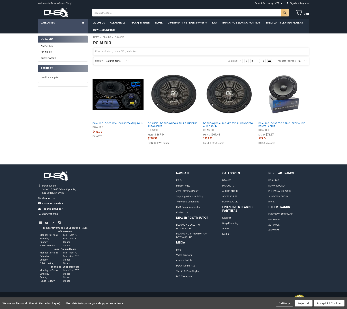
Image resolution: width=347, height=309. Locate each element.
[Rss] (53, 222)
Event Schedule (184, 260)
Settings (284, 303)
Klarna (225, 233)
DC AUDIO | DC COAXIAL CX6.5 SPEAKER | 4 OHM (118, 123)
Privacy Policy (183, 185)
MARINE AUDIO (230, 201)
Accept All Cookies (329, 303)
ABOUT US (99, 22)
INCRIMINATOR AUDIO (280, 191)
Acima (225, 228)
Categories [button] (48, 22)
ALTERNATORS (230, 191)
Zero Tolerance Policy (187, 191)
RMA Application (140, 22)
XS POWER (274, 224)
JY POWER (273, 230)
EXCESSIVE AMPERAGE (280, 214)
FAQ (214, 22)
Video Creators (184, 255)
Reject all (303, 303)
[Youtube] (46, 222)
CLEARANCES (117, 22)
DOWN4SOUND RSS (104, 30)
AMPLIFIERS (47, 46)
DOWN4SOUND (276, 185)
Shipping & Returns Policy (189, 196)
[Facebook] (40, 222)
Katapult (226, 217)
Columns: (232, 61)
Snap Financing (230, 223)
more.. (271, 201)
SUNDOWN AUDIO (278, 196)
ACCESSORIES (229, 196)
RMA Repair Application (188, 207)
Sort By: (99, 61)
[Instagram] (59, 222)
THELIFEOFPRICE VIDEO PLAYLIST (284, 22)
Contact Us (182, 212)
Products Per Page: (286, 61)
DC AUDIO (273, 180)
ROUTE (158, 22)
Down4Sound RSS (185, 265)
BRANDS (227, 180)
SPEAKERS (46, 52)
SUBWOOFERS (48, 58)
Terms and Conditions (187, 201)
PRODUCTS (228, 185)
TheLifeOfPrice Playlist (187, 271)
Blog (178, 249)
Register (304, 3)
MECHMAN (274, 219)
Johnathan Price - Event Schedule (187, 22)
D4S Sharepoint (184, 276)
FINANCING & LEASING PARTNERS (241, 22)
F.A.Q (179, 180)
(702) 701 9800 (50, 214)
